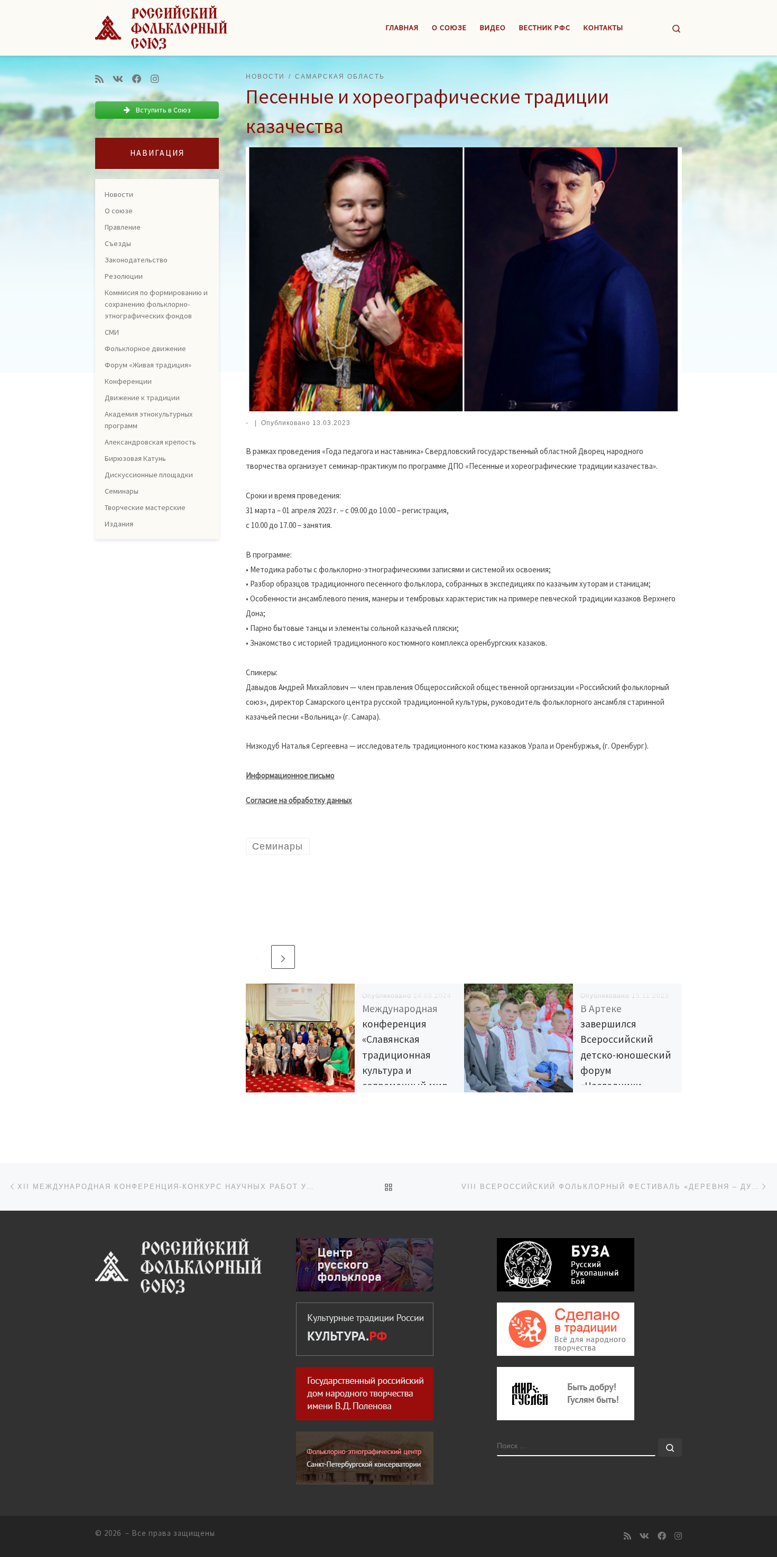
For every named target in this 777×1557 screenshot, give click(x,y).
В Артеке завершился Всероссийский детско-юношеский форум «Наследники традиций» (625, 1054)
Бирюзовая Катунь (135, 458)
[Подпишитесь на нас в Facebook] (137, 79)
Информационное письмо (290, 775)
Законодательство (136, 260)
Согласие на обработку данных (299, 800)
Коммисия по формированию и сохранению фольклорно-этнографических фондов (156, 304)
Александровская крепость (150, 442)
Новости (119, 194)
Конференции (128, 381)
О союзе (119, 210)
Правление (123, 227)
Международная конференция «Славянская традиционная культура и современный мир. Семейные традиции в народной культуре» (409, 1070)
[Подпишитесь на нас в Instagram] (155, 79)
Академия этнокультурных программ (148, 419)
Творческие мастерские (145, 507)
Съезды (118, 243)
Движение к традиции (142, 397)
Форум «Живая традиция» (148, 365)
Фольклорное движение (145, 348)
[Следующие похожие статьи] (283, 957)
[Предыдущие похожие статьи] (258, 957)
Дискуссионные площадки (149, 474)
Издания (119, 524)
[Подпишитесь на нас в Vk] (118, 79)
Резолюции (124, 276)
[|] (161, 25)
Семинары (121, 491)
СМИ (112, 332)
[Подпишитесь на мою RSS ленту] (99, 79)
